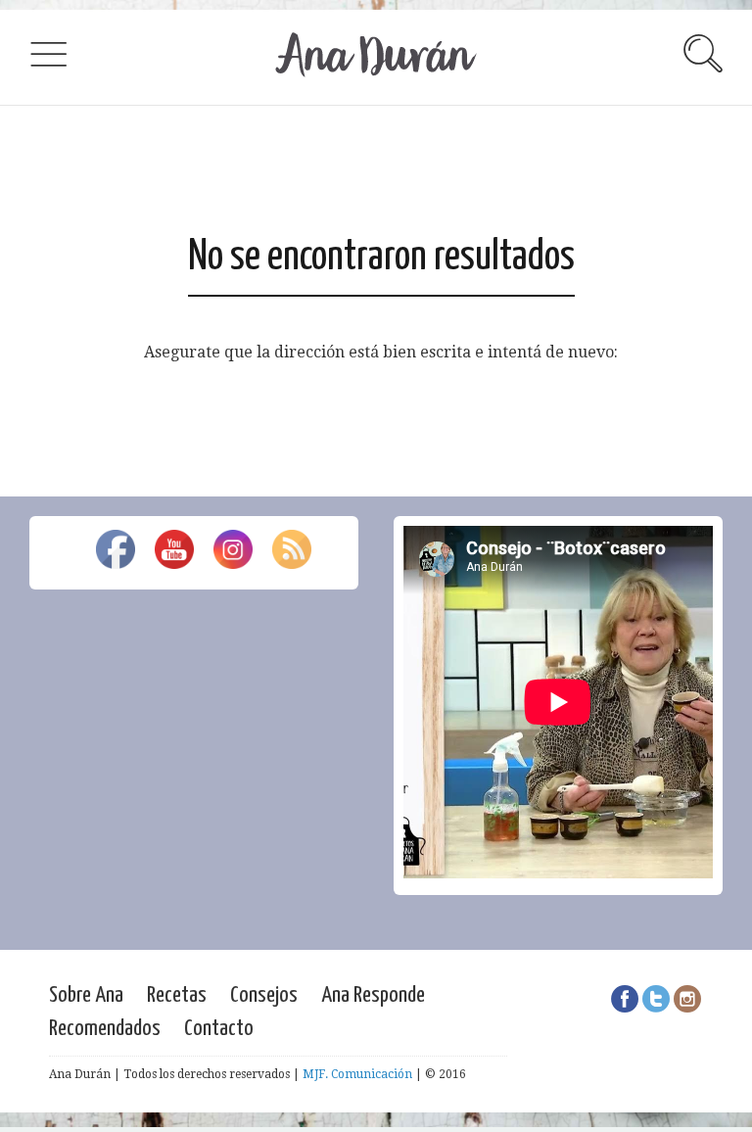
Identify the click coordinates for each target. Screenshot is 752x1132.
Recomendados (105, 1028)
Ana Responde (373, 995)
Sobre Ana (86, 995)
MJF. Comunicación (357, 1074)
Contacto (219, 1028)
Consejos (264, 995)
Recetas (177, 995)
